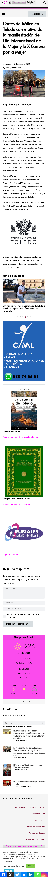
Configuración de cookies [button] (14, 866)
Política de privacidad (35, 827)
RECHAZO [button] (8, 871)
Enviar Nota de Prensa (35, 840)
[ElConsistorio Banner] (22, 2)
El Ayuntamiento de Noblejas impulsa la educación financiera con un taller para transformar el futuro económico (29, 734)
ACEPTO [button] (31, 866)
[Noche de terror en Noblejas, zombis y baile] (7, 783)
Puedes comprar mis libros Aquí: (17, 504)
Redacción (7, 64)
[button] (44, 2)
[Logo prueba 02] (4, 2)
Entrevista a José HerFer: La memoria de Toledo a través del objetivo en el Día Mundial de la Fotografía (24, 308)
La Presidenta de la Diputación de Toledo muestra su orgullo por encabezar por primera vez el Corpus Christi (29, 751)
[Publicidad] (24, 351)
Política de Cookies (37, 833)
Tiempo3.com (28, 702)
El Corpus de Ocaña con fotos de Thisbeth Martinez (27, 766)
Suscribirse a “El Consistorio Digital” (30, 807)
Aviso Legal (40, 820)
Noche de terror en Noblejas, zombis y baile (29, 782)
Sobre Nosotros (38, 814)
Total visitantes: (10, 715)
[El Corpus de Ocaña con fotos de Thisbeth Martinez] (7, 770)
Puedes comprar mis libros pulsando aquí (20, 437)
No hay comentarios (13, 68)
